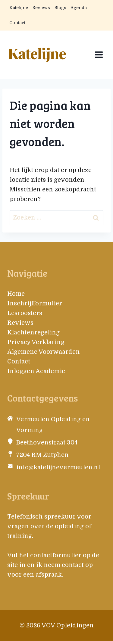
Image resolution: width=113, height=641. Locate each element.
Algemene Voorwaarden (43, 351)
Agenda (79, 7)
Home (16, 293)
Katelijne (18, 7)
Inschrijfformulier (34, 303)
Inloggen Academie (36, 371)
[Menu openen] (99, 54)
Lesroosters (24, 313)
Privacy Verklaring (35, 342)
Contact (17, 22)
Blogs (60, 7)
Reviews (41, 7)
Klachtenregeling (33, 332)
